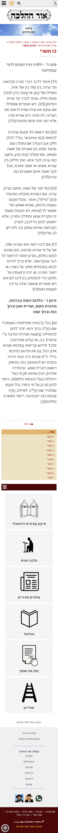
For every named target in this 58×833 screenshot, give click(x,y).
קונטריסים (29, 762)
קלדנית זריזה (29, 733)
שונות (29, 784)
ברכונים (29, 773)
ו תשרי (50, 459)
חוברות (29, 767)
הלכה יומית (15, 42)
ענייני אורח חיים (48, 46)
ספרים (29, 756)
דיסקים (29, 779)
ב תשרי (50, 441)
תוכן (26, 42)
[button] (18, 3)
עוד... (50, 432)
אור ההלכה (38, 42)
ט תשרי (50, 473)
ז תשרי (50, 464)
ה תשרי (50, 455)
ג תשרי (50, 445)
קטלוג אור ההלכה (29, 751)
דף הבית (52, 42)
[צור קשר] (11, 3)
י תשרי (50, 477)
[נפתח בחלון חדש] (29, 15)
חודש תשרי (29, 46)
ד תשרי (50, 450)
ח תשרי (50, 468)
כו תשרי (48, 51)
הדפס (27, 424)
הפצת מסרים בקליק (29, 739)
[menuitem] (29, 511)
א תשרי (50, 436)
